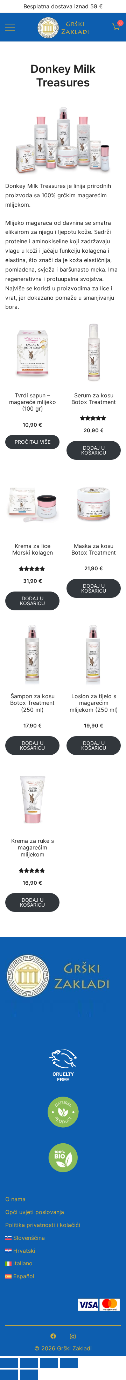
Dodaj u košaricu (93, 450)
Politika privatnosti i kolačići (42, 1224)
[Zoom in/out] (69, 1363)
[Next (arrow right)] (29, 1375)
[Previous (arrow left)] (9, 1375)
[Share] (29, 1363)
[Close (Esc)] (9, 1363)
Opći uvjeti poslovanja (34, 1212)
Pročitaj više (32, 442)
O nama (15, 1199)
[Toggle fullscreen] (49, 1363)
